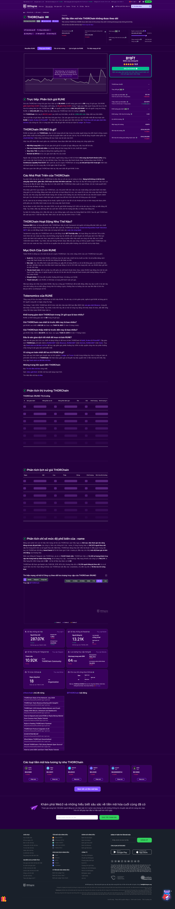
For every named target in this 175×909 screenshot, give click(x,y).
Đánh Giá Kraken (86, 840)
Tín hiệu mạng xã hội (94, 48)
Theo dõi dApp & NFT (29, 878)
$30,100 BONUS (129, 69)
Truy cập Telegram (57, 652)
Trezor (88, 122)
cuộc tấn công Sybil (74, 230)
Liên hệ (84, 878)
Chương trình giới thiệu (88, 865)
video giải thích (32, 372)
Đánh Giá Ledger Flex (58, 873)
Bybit (31, 120)
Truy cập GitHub (58, 672)
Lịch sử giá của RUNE (76, 48)
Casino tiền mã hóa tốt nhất (31, 870)
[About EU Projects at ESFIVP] (118, 877)
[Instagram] (132, 861)
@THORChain (34, 583)
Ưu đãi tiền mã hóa (28, 853)
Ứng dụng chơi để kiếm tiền (30, 855)
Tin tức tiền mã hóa (33, 368)
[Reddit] (135, 861)
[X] (112, 861)
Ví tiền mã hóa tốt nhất (29, 868)
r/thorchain (28, 693)
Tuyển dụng (85, 875)
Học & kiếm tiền (27, 837)
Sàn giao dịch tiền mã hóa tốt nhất (32, 863)
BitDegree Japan (86, 873)
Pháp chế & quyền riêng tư (122, 899)
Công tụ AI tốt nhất (28, 873)
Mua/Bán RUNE (30, 48)
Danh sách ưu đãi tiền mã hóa (36, 345)
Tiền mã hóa (30, 12)
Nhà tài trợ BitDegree (87, 870)
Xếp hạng (38, 12)
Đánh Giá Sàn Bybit (87, 837)
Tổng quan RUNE (44, 48)
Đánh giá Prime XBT (87, 842)
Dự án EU (84, 863)
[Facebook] (122, 861)
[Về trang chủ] (24, 12)
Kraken (36, 120)
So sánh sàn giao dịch (29, 865)
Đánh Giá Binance (86, 845)
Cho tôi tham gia (109, 817)
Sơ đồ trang (111, 899)
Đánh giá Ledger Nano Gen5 (60, 878)
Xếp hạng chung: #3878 (29, 21)
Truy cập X (60, 631)
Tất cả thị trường (59, 48)
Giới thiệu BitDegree (87, 855)
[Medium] (128, 861)
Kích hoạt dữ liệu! (88, 24)
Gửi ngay (98, 685)
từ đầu (40, 375)
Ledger (80, 122)
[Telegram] (115, 861)
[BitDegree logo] (28, 885)
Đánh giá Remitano (87, 848)
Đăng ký (144, 840)
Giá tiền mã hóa (27, 875)
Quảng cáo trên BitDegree (89, 868)
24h (116, 31)
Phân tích (33, 779)
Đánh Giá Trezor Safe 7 (58, 875)
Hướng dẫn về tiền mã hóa (30, 845)
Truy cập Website (101, 652)
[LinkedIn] (125, 861)
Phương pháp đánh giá (88, 860)
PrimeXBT (44, 120)
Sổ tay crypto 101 (28, 840)
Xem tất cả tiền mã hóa (87, 789)
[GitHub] (138, 861)
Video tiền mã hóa (28, 850)
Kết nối (148, 1)
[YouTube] (118, 861)
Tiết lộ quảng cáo (147, 899)
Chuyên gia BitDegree (88, 858)
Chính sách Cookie (136, 899)
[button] (118, 2)
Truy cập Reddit (101, 631)
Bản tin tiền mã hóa (28, 842)
